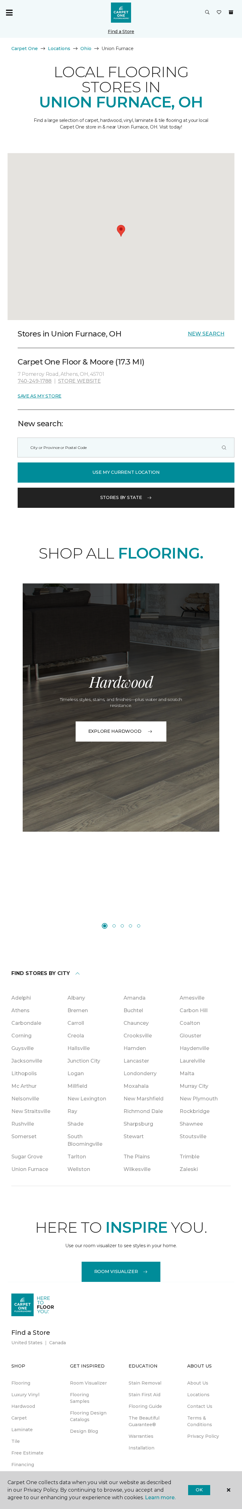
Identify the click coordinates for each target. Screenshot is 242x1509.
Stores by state (121, 497)
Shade (75, 1124)
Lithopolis (24, 1073)
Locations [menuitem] (198, 1394)
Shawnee (191, 1124)
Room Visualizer (116, 1271)
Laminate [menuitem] (22, 1429)
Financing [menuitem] (22, 1464)
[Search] (224, 447)
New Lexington (86, 1099)
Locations (59, 48)
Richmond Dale (143, 1111)
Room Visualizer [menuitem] (88, 1383)
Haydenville (194, 1048)
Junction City (83, 1061)
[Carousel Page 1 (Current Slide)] (104, 926)
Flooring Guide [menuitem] (145, 1406)
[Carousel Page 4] (130, 925)
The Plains (137, 1157)
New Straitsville (30, 1111)
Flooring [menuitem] (20, 1383)
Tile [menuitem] (15, 1441)
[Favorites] (219, 13)
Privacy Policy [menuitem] (203, 1436)
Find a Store (121, 31)
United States (27, 1342)
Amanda (135, 998)
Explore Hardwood (114, 731)
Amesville (192, 998)
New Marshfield (144, 1099)
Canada (57, 1342)
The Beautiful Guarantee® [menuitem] (144, 1421)
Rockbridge (195, 1111)
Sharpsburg (138, 1124)
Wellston (78, 1169)
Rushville (22, 1124)
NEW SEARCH (206, 334)
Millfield (77, 1086)
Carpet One (24, 48)
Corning (21, 1036)
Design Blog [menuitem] (84, 1431)
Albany (76, 998)
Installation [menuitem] (141, 1448)
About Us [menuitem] (197, 1383)
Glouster (190, 1036)
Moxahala (136, 1086)
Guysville (22, 1048)
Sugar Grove (27, 1157)
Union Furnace (29, 1169)
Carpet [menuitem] (19, 1418)
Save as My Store (39, 396)
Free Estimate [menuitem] (27, 1453)
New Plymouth (199, 1099)
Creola (75, 1036)
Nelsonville (25, 1099)
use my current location (126, 472)
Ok (199, 1490)
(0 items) (231, 12)
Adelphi (21, 998)
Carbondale (26, 1023)
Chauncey (136, 1023)
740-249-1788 (35, 381)
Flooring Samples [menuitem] (79, 1398)
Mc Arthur (24, 1086)
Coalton (190, 1023)
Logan (75, 1073)
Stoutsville (193, 1136)
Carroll (75, 1023)
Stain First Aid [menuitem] (144, 1394)
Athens (20, 1010)
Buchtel (133, 1010)
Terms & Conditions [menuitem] (199, 1421)
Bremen (77, 1010)
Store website (79, 381)
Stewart (134, 1136)
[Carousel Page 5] (138, 925)
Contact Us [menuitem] (199, 1406)
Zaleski (189, 1169)
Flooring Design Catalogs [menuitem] (88, 1416)
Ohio (85, 48)
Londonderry (140, 1073)
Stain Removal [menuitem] (145, 1383)
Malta (187, 1073)
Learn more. (160, 1497)
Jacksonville (26, 1061)
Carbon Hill (194, 1010)
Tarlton (76, 1157)
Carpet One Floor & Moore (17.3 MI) (81, 361)
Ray (72, 1111)
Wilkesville (137, 1169)
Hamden (135, 1048)
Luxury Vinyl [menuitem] (25, 1394)
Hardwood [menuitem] (23, 1406)
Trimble (189, 1157)
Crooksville (138, 1036)
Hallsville (78, 1048)
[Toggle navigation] (9, 13)
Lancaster (136, 1061)
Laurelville (192, 1061)
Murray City (194, 1086)
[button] (207, 13)
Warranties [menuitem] (141, 1436)
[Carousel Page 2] (114, 925)
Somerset (24, 1136)
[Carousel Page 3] (122, 925)
